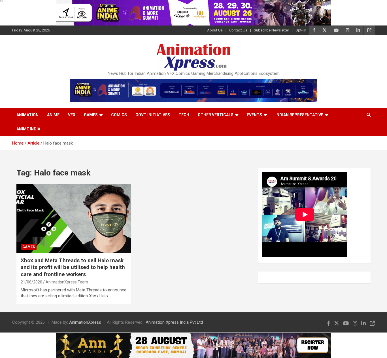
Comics (119, 115)
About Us (215, 30)
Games (91, 115)
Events (254, 115)
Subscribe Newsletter (271, 30)
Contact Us (238, 30)
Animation (27, 115)
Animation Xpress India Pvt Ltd (174, 322)
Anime (53, 115)
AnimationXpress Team (67, 282)
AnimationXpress (85, 322)
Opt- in (300, 30)
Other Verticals (215, 115)
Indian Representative (299, 115)
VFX (71, 115)
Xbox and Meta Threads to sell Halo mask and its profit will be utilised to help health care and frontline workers (73, 267)
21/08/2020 (31, 282)
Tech (183, 115)
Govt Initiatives (152, 115)
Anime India (28, 129)
